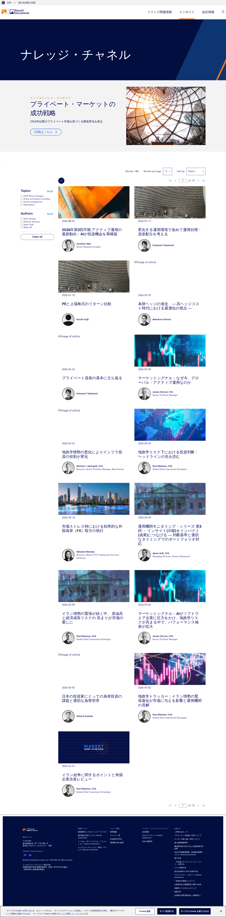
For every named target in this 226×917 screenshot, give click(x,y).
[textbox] (183, 181)
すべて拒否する (167, 911)
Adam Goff (28, 225)
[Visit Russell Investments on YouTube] (25, 855)
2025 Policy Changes (33, 196)
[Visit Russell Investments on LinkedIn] (30, 855)
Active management (32, 202)
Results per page (152, 171)
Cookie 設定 (145, 911)
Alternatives (28, 205)
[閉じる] (221, 911)
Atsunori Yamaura (31, 222)
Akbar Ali (27, 228)
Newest (191, 171)
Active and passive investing (36, 199)
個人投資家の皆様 (27, 2)
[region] (113, 911)
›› (203, 181)
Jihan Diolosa (29, 219)
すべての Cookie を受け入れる (195, 911)
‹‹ (170, 181)
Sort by (181, 171)
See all (50, 191)
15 (166, 171)
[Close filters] (61, 181)
